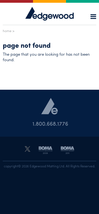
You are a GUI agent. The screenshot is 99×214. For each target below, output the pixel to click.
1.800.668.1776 (50, 123)
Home (7, 30)
